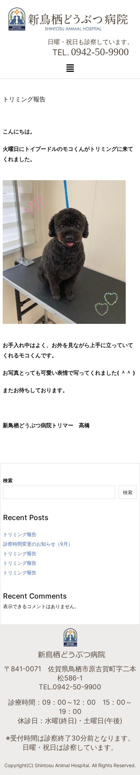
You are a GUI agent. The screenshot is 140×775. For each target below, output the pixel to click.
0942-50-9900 (100, 51)
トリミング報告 (19, 534)
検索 (8, 480)
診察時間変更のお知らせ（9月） (38, 544)
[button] (70, 68)
